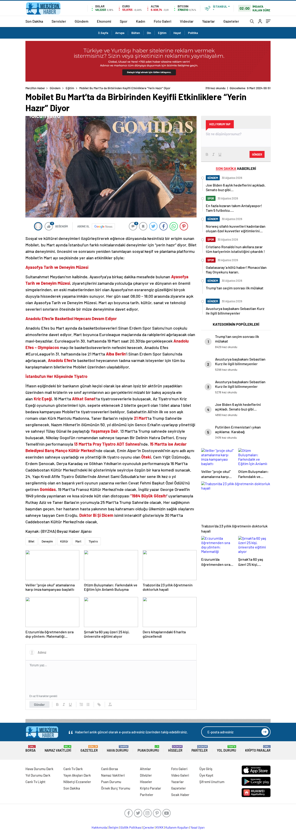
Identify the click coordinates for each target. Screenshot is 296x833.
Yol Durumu (226, 748)
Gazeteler (231, 21)
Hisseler (175, 748)
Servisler (59, 21)
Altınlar (145, 769)
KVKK (159, 827)
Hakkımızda (99, 827)
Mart (78, 541)
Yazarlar (208, 21)
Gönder (39, 704)
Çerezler (148, 827)
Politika (193, 33)
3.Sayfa (103, 33)
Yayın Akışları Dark (77, 775)
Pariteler (199, 748)
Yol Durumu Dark (37, 775)
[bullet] (88, 704)
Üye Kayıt (206, 775)
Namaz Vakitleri (58, 748)
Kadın (140, 21)
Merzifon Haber (35, 88)
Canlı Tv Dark (73, 769)
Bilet (31, 541)
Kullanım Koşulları (177, 827)
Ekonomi (104, 21)
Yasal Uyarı (198, 827)
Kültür (64, 541)
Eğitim (162, 33)
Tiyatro (93, 541)
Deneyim (47, 541)
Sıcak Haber (180, 795)
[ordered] (81, 704)
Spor (123, 21)
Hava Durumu (117, 748)
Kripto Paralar (258, 748)
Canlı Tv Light (35, 782)
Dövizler (146, 775)
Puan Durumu (148, 748)
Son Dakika (34, 21)
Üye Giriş (205, 769)
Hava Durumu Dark (39, 769)
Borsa (30, 748)
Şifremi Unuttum (211, 782)
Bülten (135, 33)
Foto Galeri (162, 21)
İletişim (113, 827)
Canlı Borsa (109, 769)
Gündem (81, 21)
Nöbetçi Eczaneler (77, 782)
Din (149, 33)
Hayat (177, 33)
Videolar (187, 21)
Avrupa (119, 33)
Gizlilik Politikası (130, 827)
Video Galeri (180, 775)
